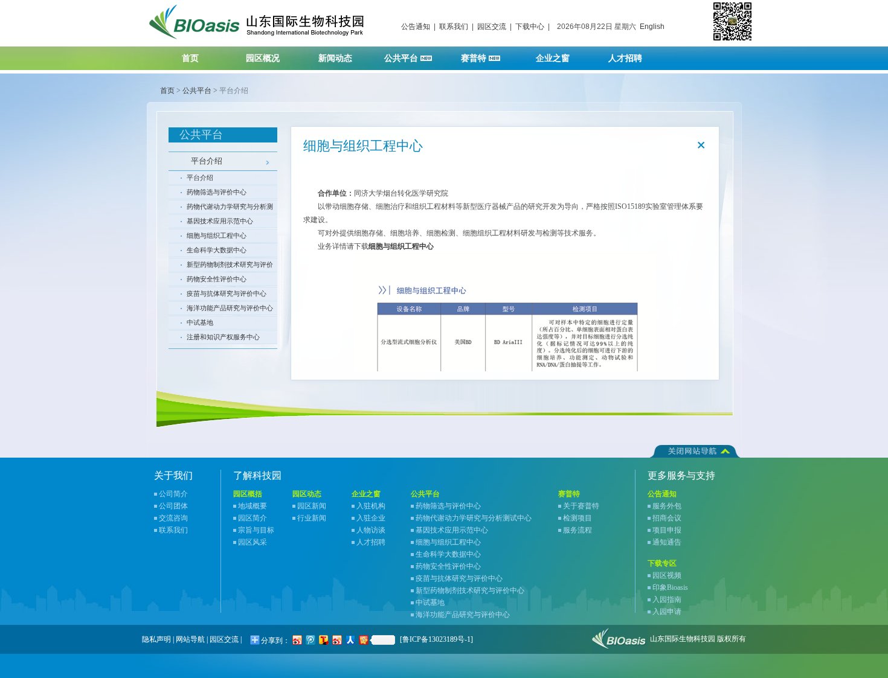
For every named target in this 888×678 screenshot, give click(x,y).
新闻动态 (335, 58)
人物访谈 (370, 530)
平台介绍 (206, 160)
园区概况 (263, 58)
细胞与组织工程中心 (216, 235)
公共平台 (402, 58)
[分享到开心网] (363, 639)
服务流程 (577, 530)
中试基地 (200, 322)
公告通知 (415, 26)
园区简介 (252, 518)
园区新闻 (311, 506)
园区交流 (491, 26)
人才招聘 (625, 58)
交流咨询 (173, 518)
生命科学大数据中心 (216, 250)
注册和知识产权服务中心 (223, 337)
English (652, 26)
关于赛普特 (581, 506)
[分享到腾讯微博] (310, 639)
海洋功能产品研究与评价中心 (230, 308)
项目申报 (666, 530)
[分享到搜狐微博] (323, 639)
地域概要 (252, 506)
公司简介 (173, 494)
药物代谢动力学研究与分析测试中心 (230, 208)
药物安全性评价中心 (216, 279)
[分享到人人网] (349, 639)
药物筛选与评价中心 (216, 192)
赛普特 (475, 58)
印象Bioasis (670, 587)
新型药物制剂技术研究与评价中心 (230, 266)
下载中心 (529, 26)
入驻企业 (370, 518)
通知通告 (666, 542)
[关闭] (701, 144)
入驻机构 (370, 506)
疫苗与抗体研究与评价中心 (226, 293)
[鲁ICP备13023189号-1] (436, 639)
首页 (190, 58)
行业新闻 (311, 518)
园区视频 (666, 575)
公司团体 (173, 506)
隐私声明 (156, 639)
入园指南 (666, 599)
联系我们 (453, 26)
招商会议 (666, 518)
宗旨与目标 (256, 530)
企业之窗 (553, 58)
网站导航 (190, 639)
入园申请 (666, 611)
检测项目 (577, 518)
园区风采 (252, 542)
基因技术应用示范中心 (220, 221)
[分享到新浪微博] (296, 639)
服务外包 (666, 506)
